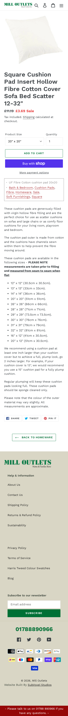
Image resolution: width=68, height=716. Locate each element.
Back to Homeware (37, 437)
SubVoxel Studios (40, 685)
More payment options (34, 172)
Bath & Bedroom (21, 187)
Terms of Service (19, 558)
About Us (14, 484)
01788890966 (34, 629)
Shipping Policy (18, 505)
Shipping (29, 117)
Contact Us (15, 495)
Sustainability (17, 525)
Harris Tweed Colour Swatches (29, 568)
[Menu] (61, 5)
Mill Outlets (39, 680)
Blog (11, 578)
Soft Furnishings (18, 196)
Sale (36, 192)
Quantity (51, 134)
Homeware (23, 192)
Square (37, 196)
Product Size (13, 134)
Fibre (10, 192)
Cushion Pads (44, 187)
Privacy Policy (17, 548)
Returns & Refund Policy (24, 515)
